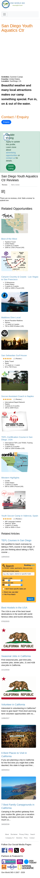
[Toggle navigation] (4, 14)
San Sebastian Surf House (14, 355)
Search (32, 834)
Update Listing (11, 167)
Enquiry (6, 122)
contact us (10, 158)
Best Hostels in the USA (14, 607)
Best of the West (9, 239)
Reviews (4, 185)
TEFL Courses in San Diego (16, 540)
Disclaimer (14, 834)
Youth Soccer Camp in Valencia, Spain (19, 516)
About (7, 834)
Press (26, 838)
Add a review (15, 185)
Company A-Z (10, 838)
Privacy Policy (24, 834)
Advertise (19, 838)
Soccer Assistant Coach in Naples (17, 396)
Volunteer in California (13, 704)
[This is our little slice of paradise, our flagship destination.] (14, 341)
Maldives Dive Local (11, 317)
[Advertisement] (20, 54)
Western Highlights (10, 478)
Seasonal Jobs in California (16, 656)
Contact (32, 838)
